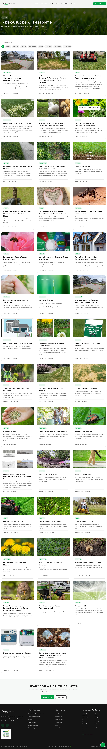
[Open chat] (103, 745)
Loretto (84, 721)
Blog (56, 725)
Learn (57, 3)
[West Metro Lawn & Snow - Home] (8, 3)
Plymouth (84, 727)
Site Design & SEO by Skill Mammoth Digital (58, 746)
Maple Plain (85, 723)
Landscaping (31, 728)
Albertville (84, 713)
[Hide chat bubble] (105, 743)
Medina (96, 723)
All (2, 46)
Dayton (96, 715)
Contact (73, 3)
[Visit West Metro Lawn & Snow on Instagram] (7, 725)
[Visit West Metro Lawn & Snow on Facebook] (2, 725)
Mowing (41, 46)
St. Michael (97, 730)
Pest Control (48, 46)
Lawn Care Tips (32, 46)
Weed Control (67, 46)
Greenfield (85, 717)
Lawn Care (23, 46)
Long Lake (97, 719)
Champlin (97, 713)
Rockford (97, 727)
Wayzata (84, 732)
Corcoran (84, 715)
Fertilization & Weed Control (36, 714)
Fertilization (15, 46)
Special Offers (65, 3)
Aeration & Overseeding (34, 716)
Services (36, 3)
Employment (58, 716)
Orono (84, 725)
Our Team (58, 714)
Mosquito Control (33, 725)
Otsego (96, 725)
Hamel (96, 717)
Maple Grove (98, 721)
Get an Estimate (99, 3)
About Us (52, 3)
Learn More (61, 697)
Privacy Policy (94, 746)
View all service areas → (88, 734)
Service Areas (43, 3)
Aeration (8, 46)
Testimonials (58, 722)
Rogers (84, 730)
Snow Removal (57, 46)
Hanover (84, 719)
